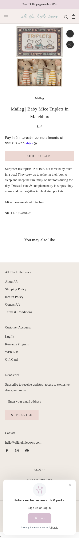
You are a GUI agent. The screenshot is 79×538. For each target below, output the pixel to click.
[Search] (66, 16)
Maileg (39, 98)
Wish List (11, 352)
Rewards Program (17, 344)
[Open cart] (73, 16)
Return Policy (14, 297)
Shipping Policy (15, 289)
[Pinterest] (27, 450)
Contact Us (12, 304)
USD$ (37, 469)
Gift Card (11, 359)
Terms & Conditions (18, 312)
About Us (11, 281)
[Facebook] (6, 450)
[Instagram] (17, 450)
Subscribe (21, 415)
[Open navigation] (6, 16)
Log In (9, 336)
